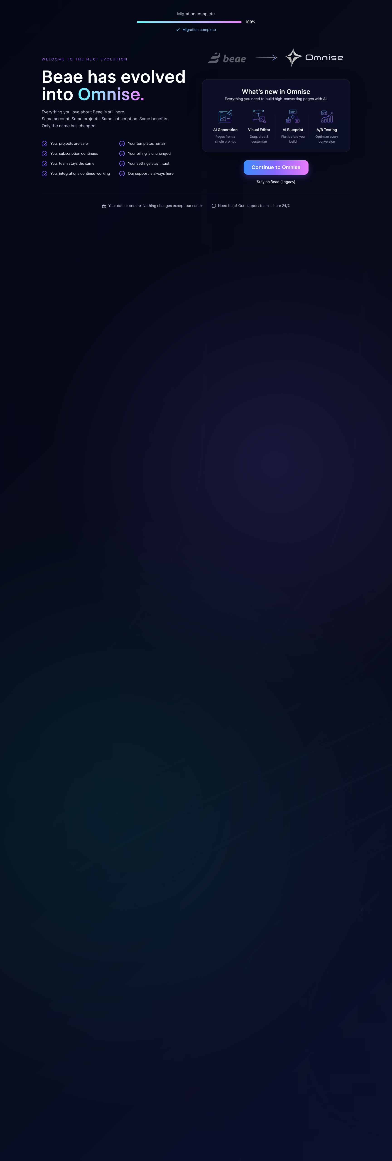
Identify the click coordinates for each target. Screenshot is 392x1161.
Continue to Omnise (276, 167)
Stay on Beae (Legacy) (276, 182)
